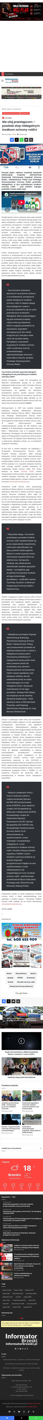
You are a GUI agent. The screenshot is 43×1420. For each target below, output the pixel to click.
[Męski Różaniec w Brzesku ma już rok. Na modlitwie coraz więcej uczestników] (7, 1266)
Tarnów (16, 1307)
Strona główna (8, 109)
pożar (32, 1300)
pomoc (6, 1300)
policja (10, 978)
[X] (17, 140)
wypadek (27, 1307)
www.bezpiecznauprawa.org (19, 482)
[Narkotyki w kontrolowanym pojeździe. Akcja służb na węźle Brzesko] (31, 1119)
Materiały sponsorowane (11, 113)
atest (10, 973)
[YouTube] (20, 1349)
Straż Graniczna (18, 1303)
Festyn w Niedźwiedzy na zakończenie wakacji (23, 1274)
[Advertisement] (21, 49)
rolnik (11, 982)
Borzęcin (18, 1290)
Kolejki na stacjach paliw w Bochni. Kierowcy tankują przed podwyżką (26, 1246)
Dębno (6, 1293)
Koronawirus (31, 1293)
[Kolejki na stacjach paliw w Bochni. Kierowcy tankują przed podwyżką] (7, 1248)
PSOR (20, 978)
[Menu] (3, 81)
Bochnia (7, 1290)
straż (6, 1303)
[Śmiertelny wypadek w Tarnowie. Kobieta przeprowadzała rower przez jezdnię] (31, 1095)
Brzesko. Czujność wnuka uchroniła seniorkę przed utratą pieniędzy (11, 1129)
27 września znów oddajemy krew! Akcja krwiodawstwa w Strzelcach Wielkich (26, 1256)
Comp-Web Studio (31, 1406)
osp (18, 1297)
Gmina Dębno (17, 1293)
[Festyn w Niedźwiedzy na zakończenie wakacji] (7, 1276)
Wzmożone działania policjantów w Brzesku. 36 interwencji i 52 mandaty (21, 1020)
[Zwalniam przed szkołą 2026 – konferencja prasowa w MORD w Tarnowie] (11, 1095)
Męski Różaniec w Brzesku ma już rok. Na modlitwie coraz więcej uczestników (27, 1266)
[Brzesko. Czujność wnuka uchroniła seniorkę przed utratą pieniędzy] (11, 1119)
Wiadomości (17, 109)
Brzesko (29, 1290)
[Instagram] (23, 1349)
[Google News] (21, 993)
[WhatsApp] (22, 140)
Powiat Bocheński (19, 1300)
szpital (6, 1307)
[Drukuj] (31, 140)
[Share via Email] (26, 140)
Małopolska (8, 1297)
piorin (34, 973)
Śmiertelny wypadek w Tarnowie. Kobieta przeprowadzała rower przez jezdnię (30, 1106)
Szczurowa (32, 1303)
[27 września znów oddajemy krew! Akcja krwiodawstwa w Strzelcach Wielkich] (7, 1257)
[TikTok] (25, 1349)
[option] (21, 1017)
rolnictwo (31, 978)
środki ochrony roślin (26, 982)
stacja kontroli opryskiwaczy (22, 986)
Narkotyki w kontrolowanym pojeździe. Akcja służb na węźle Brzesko (31, 1129)
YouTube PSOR (27, 471)
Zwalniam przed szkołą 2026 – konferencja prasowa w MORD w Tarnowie (10, 1106)
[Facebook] (12, 140)
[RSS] (27, 1349)
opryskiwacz (21, 973)
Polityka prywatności (34, 1403)
